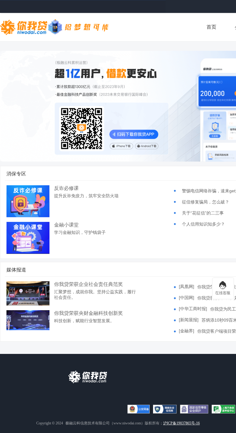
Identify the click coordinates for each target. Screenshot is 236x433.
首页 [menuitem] (211, 27)
